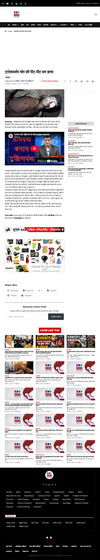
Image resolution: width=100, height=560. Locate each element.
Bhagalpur (40, 455)
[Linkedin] (16, 3)
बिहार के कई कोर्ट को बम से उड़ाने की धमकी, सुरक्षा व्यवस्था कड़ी (80, 456)
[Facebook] (3, 3)
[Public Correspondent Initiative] (34, 229)
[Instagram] (21, 3)
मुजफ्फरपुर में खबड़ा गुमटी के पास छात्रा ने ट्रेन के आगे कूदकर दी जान (81, 405)
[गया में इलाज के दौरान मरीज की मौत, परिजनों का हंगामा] (19, 446)
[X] (75, 81)
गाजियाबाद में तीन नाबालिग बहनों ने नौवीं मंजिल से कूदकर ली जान (49, 378)
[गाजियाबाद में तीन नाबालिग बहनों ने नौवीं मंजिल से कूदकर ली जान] (50, 367)
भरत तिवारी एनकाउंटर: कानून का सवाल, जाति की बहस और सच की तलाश (81, 352)
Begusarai (71, 376)
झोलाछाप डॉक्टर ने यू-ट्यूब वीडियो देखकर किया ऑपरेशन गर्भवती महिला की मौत (49, 457)
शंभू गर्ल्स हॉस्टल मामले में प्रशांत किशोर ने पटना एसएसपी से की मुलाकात (18, 431)
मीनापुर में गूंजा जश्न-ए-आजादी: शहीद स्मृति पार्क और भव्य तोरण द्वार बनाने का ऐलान (80, 156)
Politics (71, 167)
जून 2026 (34, 523)
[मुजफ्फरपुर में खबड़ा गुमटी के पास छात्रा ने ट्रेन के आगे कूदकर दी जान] (81, 394)
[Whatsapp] (25, 3)
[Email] (87, 81)
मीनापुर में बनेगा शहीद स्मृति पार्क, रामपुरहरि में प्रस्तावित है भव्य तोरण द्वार (80, 130)
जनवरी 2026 (10, 526)
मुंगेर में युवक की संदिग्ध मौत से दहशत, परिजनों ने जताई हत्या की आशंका (49, 405)
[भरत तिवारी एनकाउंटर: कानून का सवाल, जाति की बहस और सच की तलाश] (81, 341)
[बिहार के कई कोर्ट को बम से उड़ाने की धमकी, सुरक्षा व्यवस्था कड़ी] (81, 446)
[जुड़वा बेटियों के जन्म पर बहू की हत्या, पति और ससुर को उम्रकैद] (19, 367)
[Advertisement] (63, 14)
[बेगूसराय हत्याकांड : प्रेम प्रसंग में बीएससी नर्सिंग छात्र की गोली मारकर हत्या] (81, 367)
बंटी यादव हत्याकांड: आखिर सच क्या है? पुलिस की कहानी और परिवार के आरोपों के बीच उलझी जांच (49, 352)
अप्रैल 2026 (57, 523)
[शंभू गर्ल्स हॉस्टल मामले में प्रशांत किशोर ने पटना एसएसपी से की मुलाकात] (19, 420)
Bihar (38, 350)
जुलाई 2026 (23, 523)
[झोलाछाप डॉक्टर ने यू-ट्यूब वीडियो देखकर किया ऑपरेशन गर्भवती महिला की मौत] (50, 446)
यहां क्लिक (51, 215)
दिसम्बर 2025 (23, 526)
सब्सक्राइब (18, 218)
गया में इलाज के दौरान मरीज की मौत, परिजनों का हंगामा (16, 456)
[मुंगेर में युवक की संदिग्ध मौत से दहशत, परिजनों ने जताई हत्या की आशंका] (50, 394)
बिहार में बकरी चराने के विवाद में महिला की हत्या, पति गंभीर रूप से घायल (49, 431)
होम (5, 31)
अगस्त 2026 (10, 523)
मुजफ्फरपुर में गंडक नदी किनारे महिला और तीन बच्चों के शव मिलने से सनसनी (81, 431)
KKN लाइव (9, 215)
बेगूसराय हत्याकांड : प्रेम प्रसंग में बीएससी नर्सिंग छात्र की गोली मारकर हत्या (80, 378)
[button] (96, 14)
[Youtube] (7, 3)
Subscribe (56, 316)
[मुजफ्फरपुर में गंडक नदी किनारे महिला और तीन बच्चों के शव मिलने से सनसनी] (81, 420)
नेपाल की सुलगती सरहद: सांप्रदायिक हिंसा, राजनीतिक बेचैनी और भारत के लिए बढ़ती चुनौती (80, 169)
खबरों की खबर (38, 215)
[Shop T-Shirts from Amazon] (34, 255)
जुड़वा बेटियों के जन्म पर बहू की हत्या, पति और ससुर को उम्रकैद (18, 378)
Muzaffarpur (73, 128)
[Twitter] (12, 3)
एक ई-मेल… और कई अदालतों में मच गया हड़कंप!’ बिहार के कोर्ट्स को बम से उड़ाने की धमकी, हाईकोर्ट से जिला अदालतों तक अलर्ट (19, 405)
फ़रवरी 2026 (81, 523)
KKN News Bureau (51, 81)
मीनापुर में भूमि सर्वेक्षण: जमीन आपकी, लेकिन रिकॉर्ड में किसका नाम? (79, 143)
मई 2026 (45, 523)
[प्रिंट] (92, 81)
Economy (71, 141)
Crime (10, 31)
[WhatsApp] (64, 81)
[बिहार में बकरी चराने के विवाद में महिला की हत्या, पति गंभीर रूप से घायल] (50, 420)
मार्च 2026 (68, 523)
